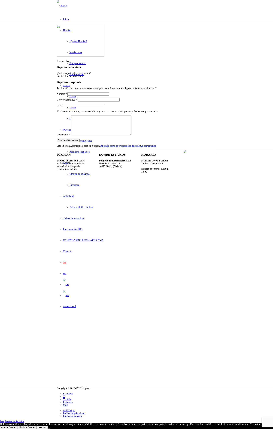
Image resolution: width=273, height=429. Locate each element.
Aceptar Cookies (8, 427)
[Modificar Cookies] (49, 428)
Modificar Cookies (27, 427)
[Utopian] (62, 5)
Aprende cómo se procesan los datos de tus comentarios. (128, 145)
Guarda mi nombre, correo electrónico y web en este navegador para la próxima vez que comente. (109, 111)
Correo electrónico (67, 99)
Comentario (63, 134)
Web (59, 105)
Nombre (62, 93)
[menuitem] (139, 19)
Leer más (42, 427)
